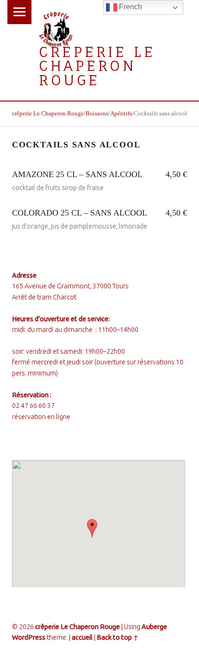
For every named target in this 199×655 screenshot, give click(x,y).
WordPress (28, 637)
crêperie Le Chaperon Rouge (97, 66)
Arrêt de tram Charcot (44, 297)
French (129, 7)
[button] (92, 528)
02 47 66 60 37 (33, 405)
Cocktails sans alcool (76, 144)
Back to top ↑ (117, 637)
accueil (82, 637)
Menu (19, 12)
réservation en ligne (41, 416)
